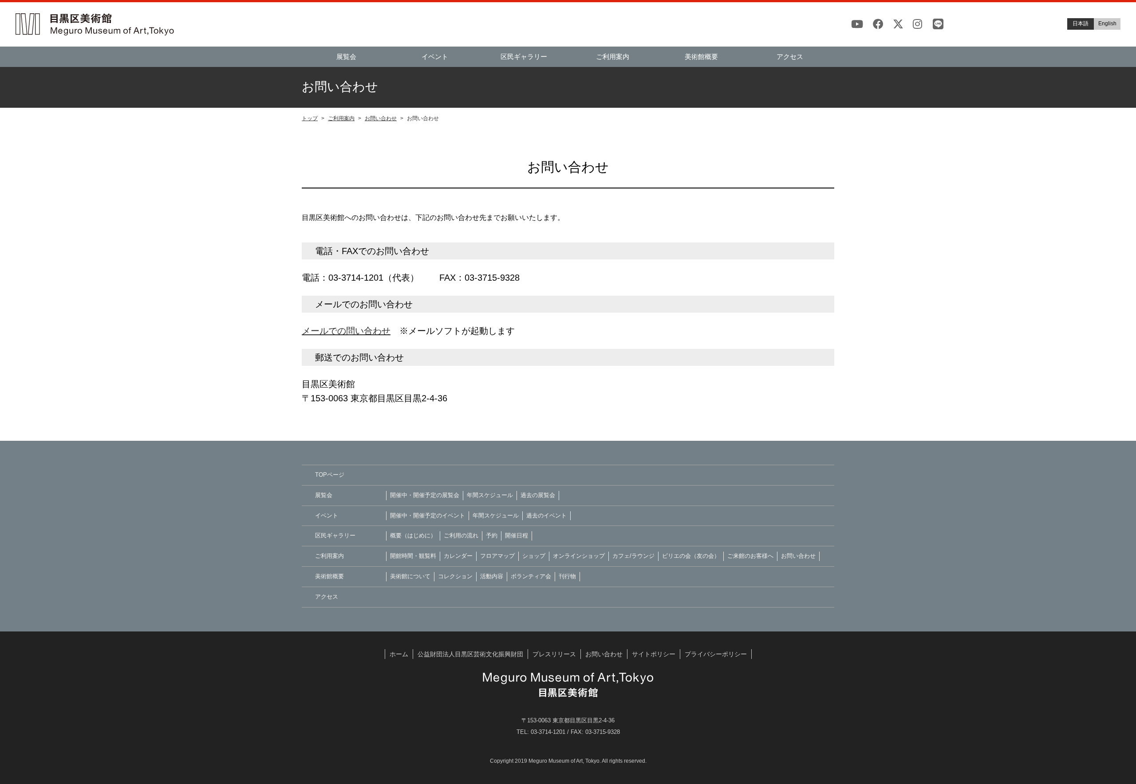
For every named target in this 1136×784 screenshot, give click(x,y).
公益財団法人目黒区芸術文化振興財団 (470, 654)
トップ (310, 118)
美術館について (410, 576)
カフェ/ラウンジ (633, 556)
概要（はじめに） (413, 535)
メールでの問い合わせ (346, 331)
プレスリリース (554, 654)
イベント (435, 56)
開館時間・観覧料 (413, 556)
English (1107, 23)
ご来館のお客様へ (750, 556)
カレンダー (458, 556)
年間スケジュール (490, 495)
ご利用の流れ (461, 535)
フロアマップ (497, 556)
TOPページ (329, 474)
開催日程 (516, 535)
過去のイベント (546, 515)
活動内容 (491, 576)
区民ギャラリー (524, 56)
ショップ (533, 556)
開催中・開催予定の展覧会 (424, 495)
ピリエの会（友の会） (691, 556)
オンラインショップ (579, 556)
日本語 (1081, 23)
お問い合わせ (381, 118)
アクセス (790, 56)
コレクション (455, 576)
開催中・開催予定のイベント (427, 515)
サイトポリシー (653, 654)
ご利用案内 (612, 56)
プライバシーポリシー (716, 654)
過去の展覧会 (538, 495)
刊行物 (567, 576)
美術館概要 (701, 56)
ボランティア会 (531, 576)
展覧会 (346, 56)
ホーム (399, 654)
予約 (491, 535)
